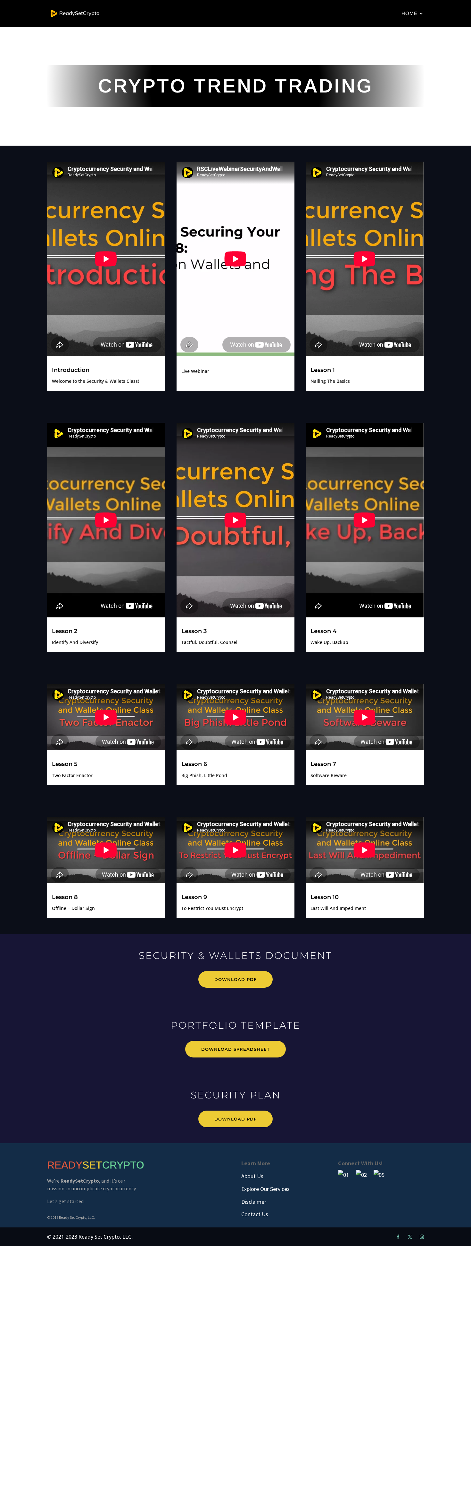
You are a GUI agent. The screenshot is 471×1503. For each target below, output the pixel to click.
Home (409, 13)
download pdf (235, 979)
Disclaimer (253, 1201)
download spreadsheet (235, 1049)
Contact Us (254, 1214)
